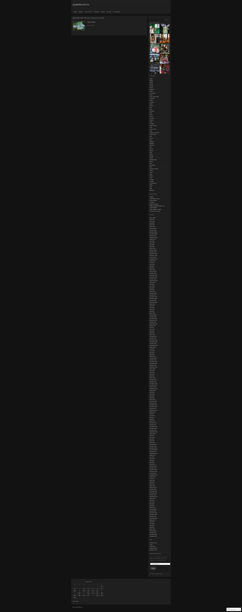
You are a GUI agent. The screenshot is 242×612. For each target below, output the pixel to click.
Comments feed (153, 548)
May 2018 (152, 395)
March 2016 (152, 442)
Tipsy (151, 177)
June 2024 (152, 264)
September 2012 (153, 518)
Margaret (152, 143)
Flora (151, 109)
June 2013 (152, 502)
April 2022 (152, 311)
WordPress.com (153, 550)
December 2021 (153, 318)
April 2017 (152, 419)
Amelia (151, 82)
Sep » (77, 601)
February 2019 (153, 379)
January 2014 (153, 489)
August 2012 (153, 520)
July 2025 (152, 241)
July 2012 (152, 521)
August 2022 (153, 304)
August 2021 (153, 325)
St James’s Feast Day (155, 211)
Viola (151, 186)
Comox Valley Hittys (154, 96)
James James (153, 129)
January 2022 (153, 316)
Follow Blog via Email (155, 553)
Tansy (151, 172)
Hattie (151, 121)
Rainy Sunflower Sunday (155, 209)
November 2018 (153, 385)
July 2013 (152, 500)
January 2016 (153, 446)
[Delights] (154, 29)
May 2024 (152, 266)
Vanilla (151, 184)
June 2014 (152, 480)
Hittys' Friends (153, 125)
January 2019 (153, 381)
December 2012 (153, 512)
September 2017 (153, 410)
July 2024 (152, 262)
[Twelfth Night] (164, 69)
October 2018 (153, 386)
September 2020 (153, 345)
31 (74, 597)
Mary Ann (152, 145)
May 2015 (152, 460)
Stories (96, 11)
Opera (103, 11)
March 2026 (152, 226)
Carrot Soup (152, 93)
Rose (151, 163)
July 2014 (152, 478)
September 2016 (153, 431)
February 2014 (153, 487)
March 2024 (152, 269)
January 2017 (153, 424)
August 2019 (153, 368)
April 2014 (152, 484)
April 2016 (152, 440)
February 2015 (153, 466)
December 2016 (153, 426)
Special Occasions (154, 168)
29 (97, 595)
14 (92, 591)
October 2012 (153, 516)
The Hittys (88, 11)
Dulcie (151, 103)
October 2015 (153, 451)
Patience (152, 156)
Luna (151, 139)
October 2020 (153, 343)
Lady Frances (153, 134)
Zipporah (152, 190)
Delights (151, 196)
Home (75, 11)
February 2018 (153, 401)
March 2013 (152, 507)
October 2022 (153, 300)
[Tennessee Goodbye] (164, 59)
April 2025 (152, 246)
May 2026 (152, 223)
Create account (153, 542)
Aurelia (151, 87)
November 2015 (153, 449)
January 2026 (153, 230)
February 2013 (153, 509)
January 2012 (153, 532)
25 (79, 595)
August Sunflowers (154, 204)
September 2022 (153, 302)
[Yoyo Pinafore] (164, 29)
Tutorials (116, 11)
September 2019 (153, 367)
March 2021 (152, 334)
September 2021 (153, 323)
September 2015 (153, 453)
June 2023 (152, 286)
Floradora (152, 111)
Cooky (151, 100)
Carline (151, 91)
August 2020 (153, 347)
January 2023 (153, 295)
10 (74, 591)
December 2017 (153, 404)
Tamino (151, 170)
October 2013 (153, 494)
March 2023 (152, 291)
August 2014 (153, 476)
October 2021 (153, 322)
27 (88, 595)
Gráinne (151, 120)
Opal (151, 152)
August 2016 (153, 433)
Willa (151, 188)
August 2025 (153, 239)
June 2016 (152, 437)
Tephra (151, 175)
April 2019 (152, 376)
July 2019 (152, 370)
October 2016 (153, 430)
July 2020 (152, 349)
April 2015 (152, 462)
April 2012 (152, 527)
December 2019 (153, 361)
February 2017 (153, 422)
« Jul (74, 601)
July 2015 (152, 457)
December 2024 (153, 253)
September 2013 (153, 496)
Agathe (151, 80)
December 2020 (153, 340)
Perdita (151, 157)
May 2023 (152, 287)
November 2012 (153, 514)
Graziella (152, 118)
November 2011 (153, 536)
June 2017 (152, 415)
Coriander (152, 102)
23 (101, 593)
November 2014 (153, 471)
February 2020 (153, 358)
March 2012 (152, 529)
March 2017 (152, 421)
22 (97, 593)
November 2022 (153, 298)
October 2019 (153, 365)
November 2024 (153, 255)
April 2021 (152, 332)
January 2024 (153, 273)
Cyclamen (152, 202)
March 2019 (152, 377)
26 (83, 595)
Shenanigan (152, 165)
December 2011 (153, 534)
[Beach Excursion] (154, 59)
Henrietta (152, 123)
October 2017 (153, 408)
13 (88, 591)
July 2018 (152, 392)
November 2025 (153, 233)
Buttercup (152, 89)
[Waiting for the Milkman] (154, 39)
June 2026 (152, 221)
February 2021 (153, 336)
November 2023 (153, 277)
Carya (151, 94)
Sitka (151, 166)
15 (97, 591)
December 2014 (153, 469)
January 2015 (153, 467)
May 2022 (152, 309)
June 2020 (152, 350)
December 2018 (153, 383)
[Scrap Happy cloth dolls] (164, 49)
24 (74, 595)
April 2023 (152, 289)
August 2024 (153, 260)
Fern (151, 107)
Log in (151, 544)
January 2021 (153, 338)
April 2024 (152, 268)
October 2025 (153, 235)
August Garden (91, 22)
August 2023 (153, 282)
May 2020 (152, 352)
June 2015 (152, 458)
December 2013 (153, 491)
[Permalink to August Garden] (79, 30)
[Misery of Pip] (154, 69)
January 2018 (153, 403)
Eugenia (151, 105)
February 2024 (153, 271)
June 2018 (152, 394)
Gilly (151, 112)
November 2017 (153, 406)
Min (150, 147)
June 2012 (152, 523)
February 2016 (153, 444)
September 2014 (153, 475)
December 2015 (153, 448)
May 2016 (152, 439)
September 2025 (153, 237)
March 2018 (152, 399)
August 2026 (153, 217)
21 (92, 593)
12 (83, 591)
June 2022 (152, 307)
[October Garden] (154, 49)
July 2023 (152, 284)
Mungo (151, 150)
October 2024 (153, 257)
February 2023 (153, 293)
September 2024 (153, 259)
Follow (153, 568)
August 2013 (153, 498)
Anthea (151, 84)
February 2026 (153, 228)
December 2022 (153, 296)
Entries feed (152, 546)
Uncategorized (153, 183)
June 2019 (152, 372)
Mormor (151, 148)
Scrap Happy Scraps (154, 198)
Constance (152, 98)
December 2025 (153, 232)
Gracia (151, 116)
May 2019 (152, 374)
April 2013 (152, 505)
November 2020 (153, 341)
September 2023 (153, 280)
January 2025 (153, 251)
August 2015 (153, 455)
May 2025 (152, 244)
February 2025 (153, 250)
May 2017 (152, 417)
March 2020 (152, 356)
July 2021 (152, 327)
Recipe (109, 11)
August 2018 (153, 390)
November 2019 (153, 363)
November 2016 (153, 428)
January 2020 (153, 359)
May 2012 (152, 525)
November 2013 (153, 493)
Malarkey (152, 141)
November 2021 (153, 320)
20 (88, 593)
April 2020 (152, 354)
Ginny (151, 114)
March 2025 (152, 248)
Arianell (151, 85)
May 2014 (152, 482)
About (81, 11)
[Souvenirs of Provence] (164, 39)
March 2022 (152, 313)
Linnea (151, 138)
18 (79, 593)
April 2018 (152, 397)
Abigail (151, 78)
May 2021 (152, 331)
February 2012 (153, 530)
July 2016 (152, 435)
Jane (151, 130)
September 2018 (153, 388)
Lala (151, 136)
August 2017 (153, 412)
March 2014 (152, 485)
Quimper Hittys (81, 5)
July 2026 (152, 219)
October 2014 (153, 473)
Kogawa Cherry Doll (154, 132)
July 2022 (152, 305)
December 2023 (153, 275)
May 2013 (152, 503)
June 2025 (152, 242)
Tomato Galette (153, 200)
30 (101, 595)
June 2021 (152, 329)
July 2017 (152, 413)
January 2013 (153, 511)
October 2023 (153, 278)
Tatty (151, 174)
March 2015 (152, 464)
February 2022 (153, 314)
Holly (151, 127)
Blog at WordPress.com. (78, 607)
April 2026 (152, 224)
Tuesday (152, 179)
